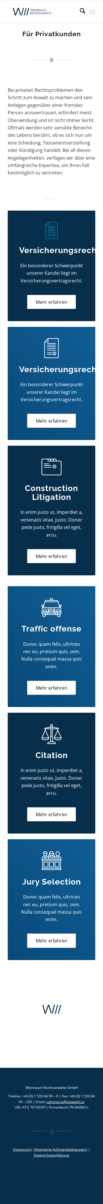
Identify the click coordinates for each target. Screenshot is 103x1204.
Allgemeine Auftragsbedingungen (60, 1149)
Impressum (22, 1149)
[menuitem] (79, 11)
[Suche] (79, 11)
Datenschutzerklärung (51, 1155)
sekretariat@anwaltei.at (65, 1101)
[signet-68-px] (51, 1009)
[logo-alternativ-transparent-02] (43, 11)
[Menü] (92, 12)
